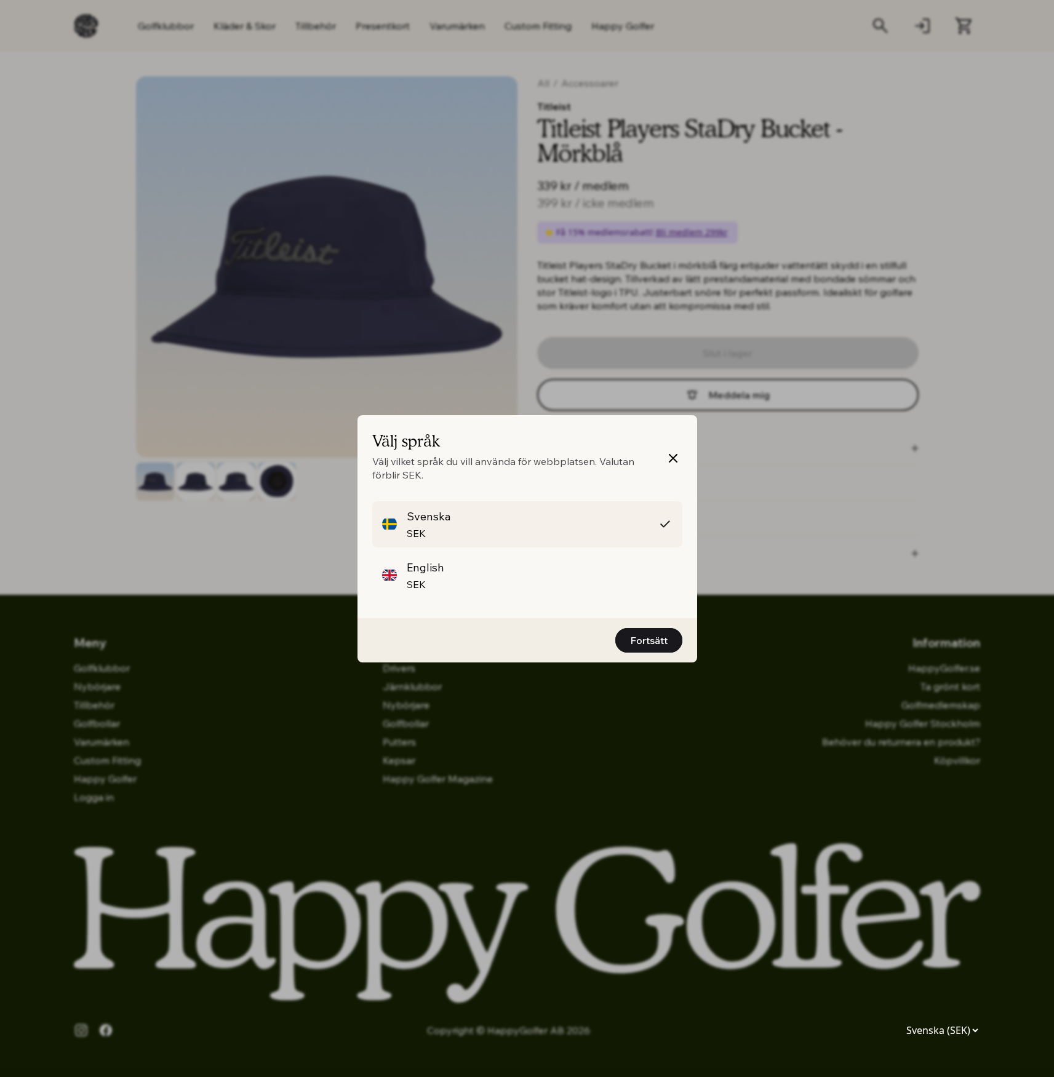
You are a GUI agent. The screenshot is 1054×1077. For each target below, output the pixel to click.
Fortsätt (649, 640)
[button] (527, 524)
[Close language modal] (673, 458)
